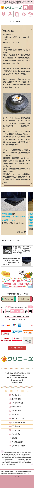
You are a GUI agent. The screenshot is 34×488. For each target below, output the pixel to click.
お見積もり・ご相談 (18, 446)
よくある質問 (16, 410)
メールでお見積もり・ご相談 (25, 299)
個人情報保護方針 (18, 442)
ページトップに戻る (17, 348)
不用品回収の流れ (18, 403)
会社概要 (15, 438)
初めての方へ (16, 395)
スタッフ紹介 (16, 434)
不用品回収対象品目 (18, 422)
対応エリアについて (18, 418)
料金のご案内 (16, 406)
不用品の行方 (16, 426)
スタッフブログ (15, 240)
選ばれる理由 (16, 399)
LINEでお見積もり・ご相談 (9, 299)
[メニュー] (30, 7)
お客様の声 (15, 414)
